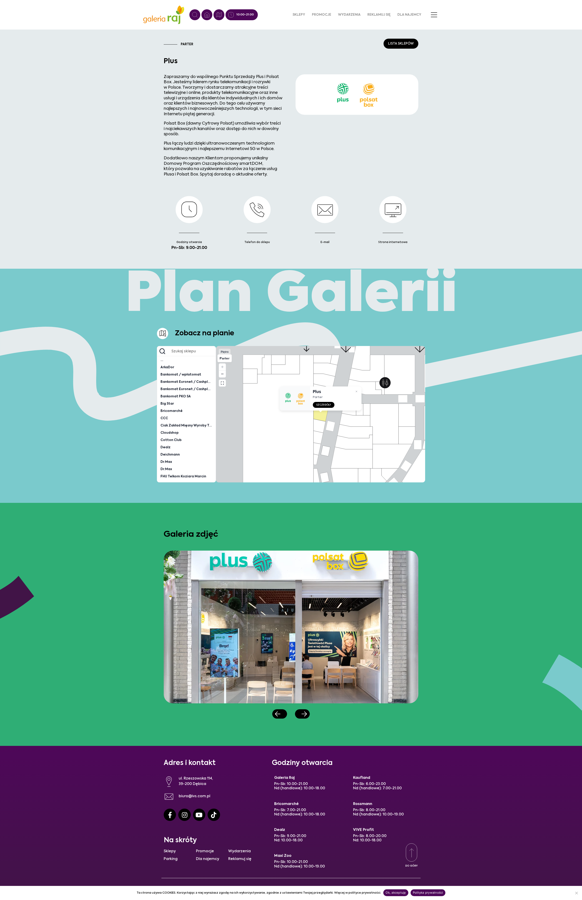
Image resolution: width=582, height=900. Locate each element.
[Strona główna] (206, 14)
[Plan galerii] (218, 14)
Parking (171, 859)
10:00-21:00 (245, 14)
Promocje (321, 14)
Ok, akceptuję (396, 892)
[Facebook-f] (170, 815)
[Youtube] (199, 815)
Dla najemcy (409, 14)
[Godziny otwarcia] (231, 14)
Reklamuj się (379, 14)
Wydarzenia (349, 14)
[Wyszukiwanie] (194, 14)
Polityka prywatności (428, 892)
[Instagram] (184, 815)
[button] (279, 714)
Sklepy (299, 14)
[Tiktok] (214, 815)
